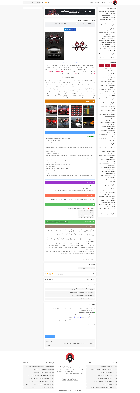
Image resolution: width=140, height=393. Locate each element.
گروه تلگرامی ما (77, 318)
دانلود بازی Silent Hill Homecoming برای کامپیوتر (44, 369)
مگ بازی (65, 390)
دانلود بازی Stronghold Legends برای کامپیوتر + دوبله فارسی (41, 378)
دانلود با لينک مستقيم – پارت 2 (85, 213)
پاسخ (48, 345)
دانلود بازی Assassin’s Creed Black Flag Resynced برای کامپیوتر (103, 369)
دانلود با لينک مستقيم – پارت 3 (85, 215)
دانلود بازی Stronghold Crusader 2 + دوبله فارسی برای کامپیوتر (41, 381)
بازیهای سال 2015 (81, 268)
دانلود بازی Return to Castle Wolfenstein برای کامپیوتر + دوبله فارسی (40, 366)
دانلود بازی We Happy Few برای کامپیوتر (107, 57)
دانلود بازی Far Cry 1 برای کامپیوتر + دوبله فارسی (44, 372)
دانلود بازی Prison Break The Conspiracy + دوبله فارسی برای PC (41, 375)
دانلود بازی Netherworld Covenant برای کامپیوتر (107, 378)
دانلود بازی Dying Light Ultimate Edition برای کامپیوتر (82, 295)
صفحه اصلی (109, 2)
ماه (107, 65)
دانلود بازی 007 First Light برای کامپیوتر (109, 366)
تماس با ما (97, 2)
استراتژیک (49, 72)
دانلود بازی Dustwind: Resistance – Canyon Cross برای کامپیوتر (104, 387)
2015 (76, 74)
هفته (113, 65)
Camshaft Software (60, 72)
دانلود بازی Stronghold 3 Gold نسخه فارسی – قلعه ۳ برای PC (41, 387)
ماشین (84, 259)
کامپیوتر (103, 2)
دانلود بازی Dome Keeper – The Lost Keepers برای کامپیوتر (104, 381)
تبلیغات (91, 2)
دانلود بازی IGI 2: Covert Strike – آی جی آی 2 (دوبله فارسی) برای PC (40, 384)
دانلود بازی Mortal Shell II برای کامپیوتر (109, 372)
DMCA (64, 379)
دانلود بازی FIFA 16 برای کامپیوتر (87, 299)
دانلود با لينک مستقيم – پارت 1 (85, 210)
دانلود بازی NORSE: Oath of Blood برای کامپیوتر (107, 375)
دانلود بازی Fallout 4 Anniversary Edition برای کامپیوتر (82, 289)
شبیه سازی (88, 259)
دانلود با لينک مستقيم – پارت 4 (85, 217)
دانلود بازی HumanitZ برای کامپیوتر (110, 384)
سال (101, 65)
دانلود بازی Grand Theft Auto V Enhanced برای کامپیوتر (82, 292)
